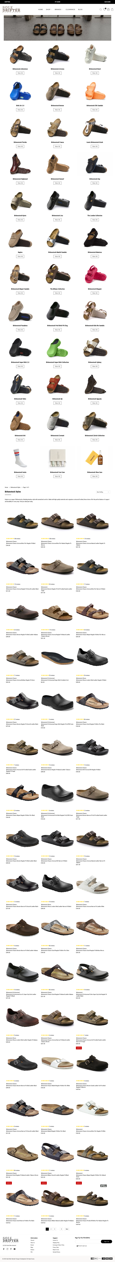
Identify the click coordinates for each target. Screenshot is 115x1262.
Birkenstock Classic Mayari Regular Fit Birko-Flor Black (20, 815)
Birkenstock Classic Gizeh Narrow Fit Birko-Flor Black (20, 1221)
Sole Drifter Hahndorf (11, 1259)
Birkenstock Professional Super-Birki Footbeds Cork (55, 680)
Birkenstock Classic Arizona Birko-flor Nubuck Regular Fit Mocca (56, 544)
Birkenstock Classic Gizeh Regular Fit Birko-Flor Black (90, 724)
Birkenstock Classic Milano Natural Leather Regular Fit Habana (57, 1221)
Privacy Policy (56, 1247)
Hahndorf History (56, 1252)
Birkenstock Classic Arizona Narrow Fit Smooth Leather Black (22, 1131)
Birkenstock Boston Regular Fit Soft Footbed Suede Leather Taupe (56, 589)
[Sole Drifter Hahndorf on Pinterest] (11, 1249)
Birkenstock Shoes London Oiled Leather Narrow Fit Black (56, 906)
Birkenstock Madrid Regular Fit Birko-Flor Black (53, 1131)
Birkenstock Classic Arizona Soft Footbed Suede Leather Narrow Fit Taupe (91, 1040)
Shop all (32, 1240)
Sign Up (106, 1241)
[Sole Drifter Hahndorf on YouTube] (14, 1249)
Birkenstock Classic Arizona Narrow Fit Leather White (90, 906)
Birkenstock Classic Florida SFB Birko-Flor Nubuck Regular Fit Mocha (92, 1221)
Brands (58, 9)
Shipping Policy (56, 1242)
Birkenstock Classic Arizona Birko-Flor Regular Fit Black (20, 543)
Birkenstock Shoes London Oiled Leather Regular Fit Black (91, 680)
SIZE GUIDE (107, 2)
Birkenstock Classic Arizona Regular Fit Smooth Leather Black (22, 589)
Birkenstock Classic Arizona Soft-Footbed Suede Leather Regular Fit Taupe (21, 770)
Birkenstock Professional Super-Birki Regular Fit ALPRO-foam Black (57, 725)
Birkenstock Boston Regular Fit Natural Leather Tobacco (55, 769)
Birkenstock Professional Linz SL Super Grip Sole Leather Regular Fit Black (21, 995)
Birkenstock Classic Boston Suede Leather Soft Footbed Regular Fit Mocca (90, 1086)
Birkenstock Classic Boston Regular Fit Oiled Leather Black (21, 861)
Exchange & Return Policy (58, 1245)
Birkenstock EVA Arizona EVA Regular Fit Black (88, 769)
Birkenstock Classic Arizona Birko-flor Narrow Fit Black (90, 589)
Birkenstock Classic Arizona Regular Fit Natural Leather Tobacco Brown (55, 635)
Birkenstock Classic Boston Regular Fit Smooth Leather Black (22, 724)
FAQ (31, 1252)
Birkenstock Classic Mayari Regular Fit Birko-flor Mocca (90, 634)
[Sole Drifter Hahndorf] (11, 9)
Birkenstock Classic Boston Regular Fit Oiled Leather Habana (22, 634)
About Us (33, 1242)
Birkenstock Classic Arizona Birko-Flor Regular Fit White (90, 1131)
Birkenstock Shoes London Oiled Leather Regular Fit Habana (21, 1040)
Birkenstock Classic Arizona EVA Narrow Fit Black (54, 861)
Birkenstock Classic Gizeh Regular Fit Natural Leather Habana (57, 994)
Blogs (32, 1247)
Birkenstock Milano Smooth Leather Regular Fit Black (55, 1175)
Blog (80, 9)
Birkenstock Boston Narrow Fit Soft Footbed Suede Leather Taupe (91, 816)
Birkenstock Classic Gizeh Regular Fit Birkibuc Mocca (90, 950)
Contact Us (55, 1240)
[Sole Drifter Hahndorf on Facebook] (4, 1249)
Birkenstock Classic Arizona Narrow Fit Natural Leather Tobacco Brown (55, 1040)
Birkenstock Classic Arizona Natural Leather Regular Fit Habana (90, 544)
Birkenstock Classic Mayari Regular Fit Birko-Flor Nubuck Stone (91, 1176)
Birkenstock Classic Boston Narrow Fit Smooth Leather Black (22, 906)
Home (40, 9)
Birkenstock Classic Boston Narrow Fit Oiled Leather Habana (22, 950)
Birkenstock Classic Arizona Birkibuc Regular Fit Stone (20, 680)
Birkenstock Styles (15, 487)
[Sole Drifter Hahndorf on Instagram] (7, 1249)
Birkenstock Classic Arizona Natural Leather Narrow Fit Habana (90, 861)
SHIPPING (7, 2)
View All (20, 73)
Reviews (32, 1249)
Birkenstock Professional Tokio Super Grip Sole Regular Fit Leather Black (91, 995)
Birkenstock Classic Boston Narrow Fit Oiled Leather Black (21, 1085)
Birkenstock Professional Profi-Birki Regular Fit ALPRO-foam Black (57, 816)
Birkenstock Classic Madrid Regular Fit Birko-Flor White (55, 1085)
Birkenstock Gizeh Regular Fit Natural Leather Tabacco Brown (22, 1175)
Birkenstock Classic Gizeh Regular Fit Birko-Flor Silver (55, 950)
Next (67, 1229)
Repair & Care (56, 1249)
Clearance (70, 9)
